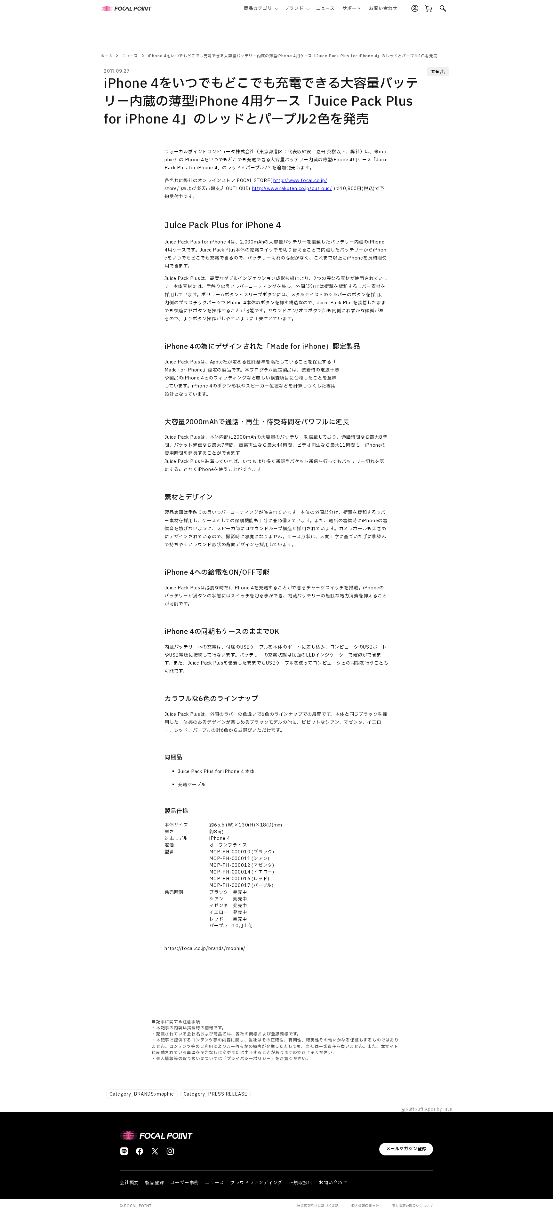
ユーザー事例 (184, 1182)
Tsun (448, 1109)
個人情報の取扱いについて (412, 1205)
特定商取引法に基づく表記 (318, 1205)
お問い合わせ (333, 1182)
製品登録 (154, 1182)
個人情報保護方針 (365, 1205)
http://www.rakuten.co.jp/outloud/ (292, 188)
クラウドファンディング (256, 1182)
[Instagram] (170, 1151)
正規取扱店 (300, 1182)
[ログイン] (415, 9)
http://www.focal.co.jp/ (300, 180)
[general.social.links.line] (124, 1151)
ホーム (106, 56)
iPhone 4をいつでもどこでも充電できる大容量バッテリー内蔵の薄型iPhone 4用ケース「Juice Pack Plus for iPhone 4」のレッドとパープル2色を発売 (292, 56)
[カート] (429, 9)
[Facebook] (139, 1151)
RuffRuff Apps (421, 1109)
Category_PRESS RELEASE (216, 1094)
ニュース (130, 56)
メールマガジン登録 (406, 1148)
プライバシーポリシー (249, 1059)
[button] (260, 8)
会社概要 (129, 1182)
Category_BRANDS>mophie (141, 1094)
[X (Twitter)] (154, 1151)
